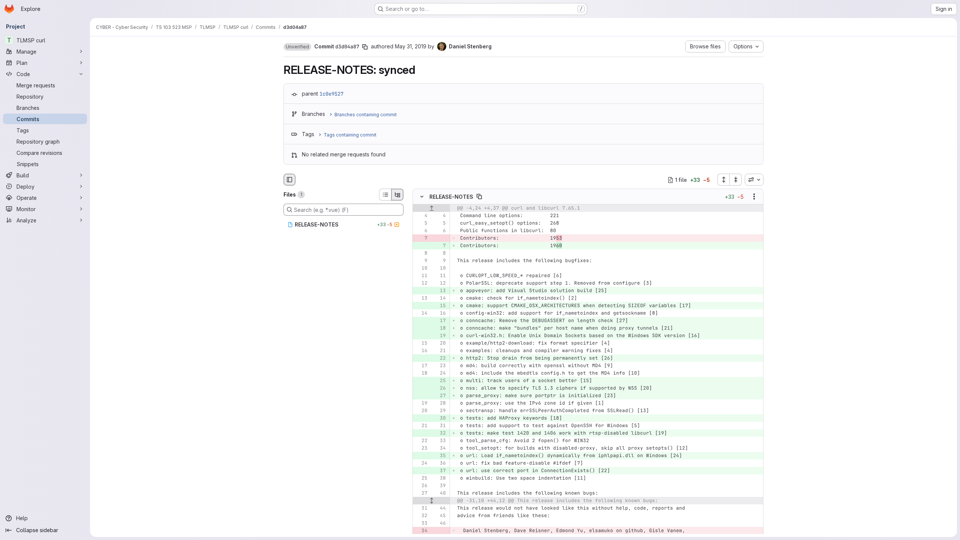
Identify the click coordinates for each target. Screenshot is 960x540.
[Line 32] (421, 516)
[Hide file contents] (421, 196)
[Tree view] (398, 195)
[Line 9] (421, 261)
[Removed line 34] (421, 531)
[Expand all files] (723, 180)
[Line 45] (439, 516)
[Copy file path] (479, 196)
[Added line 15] (439, 306)
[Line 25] (421, 478)
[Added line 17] (439, 321)
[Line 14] (439, 298)
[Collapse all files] (736, 180)
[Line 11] (421, 276)
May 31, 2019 (410, 46)
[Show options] (754, 196)
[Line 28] (439, 403)
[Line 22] (421, 441)
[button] (297, 47)
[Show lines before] (431, 208)
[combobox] (754, 180)
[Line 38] (439, 478)
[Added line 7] (439, 246)
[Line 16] (439, 313)
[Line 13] (421, 298)
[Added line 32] (439, 433)
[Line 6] (421, 231)
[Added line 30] (439, 418)
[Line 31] (439, 426)
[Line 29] (439, 411)
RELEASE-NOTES (451, 197)
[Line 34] (439, 448)
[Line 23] (439, 366)
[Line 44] (439, 508)
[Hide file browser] (290, 180)
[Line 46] (439, 523)
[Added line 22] (439, 358)
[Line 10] (421, 268)
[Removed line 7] (421, 238)
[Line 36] (439, 463)
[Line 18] (421, 373)
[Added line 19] (439, 336)
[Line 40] (439, 493)
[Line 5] (421, 223)
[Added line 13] (439, 291)
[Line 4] (421, 216)
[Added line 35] (439, 456)
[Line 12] (421, 283)
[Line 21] (439, 351)
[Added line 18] (439, 328)
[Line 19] (421, 403)
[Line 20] (439, 343)
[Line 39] (439, 486)
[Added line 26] (439, 388)
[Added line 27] (439, 396)
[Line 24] (439, 373)
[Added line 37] (439, 471)
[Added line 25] (439, 381)
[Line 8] (421, 253)
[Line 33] (439, 441)
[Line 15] (421, 343)
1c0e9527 (332, 93)
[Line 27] (421, 493)
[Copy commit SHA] (364, 46)
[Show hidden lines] (431, 501)
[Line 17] (421, 366)
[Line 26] (421, 486)
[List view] (385, 195)
